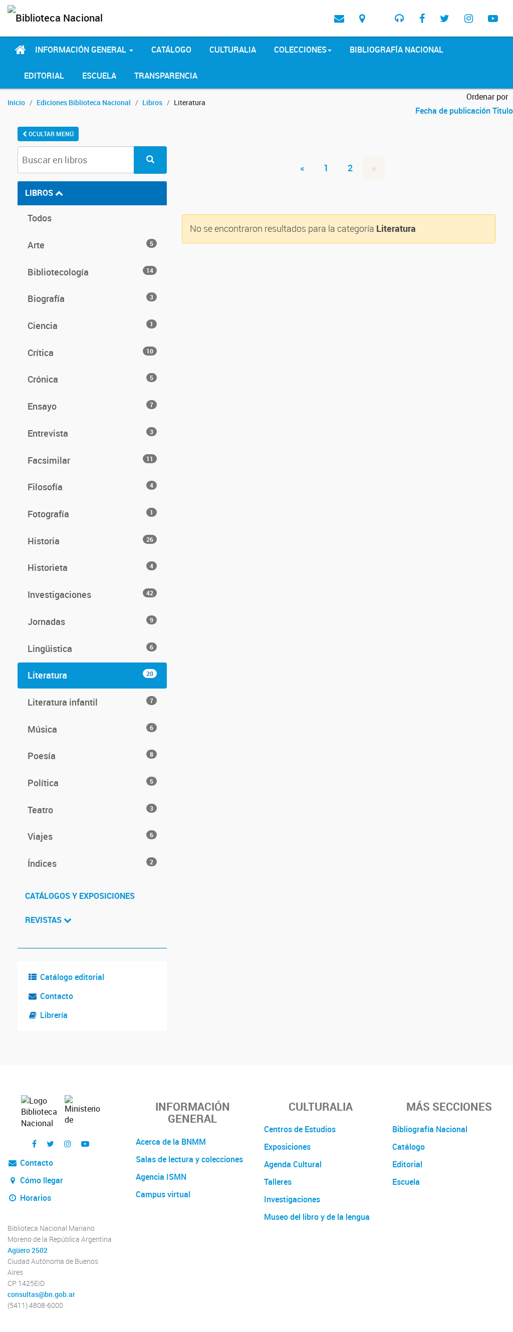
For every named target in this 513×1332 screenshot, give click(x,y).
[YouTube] (492, 18)
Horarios (34, 1197)
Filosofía (90, 487)
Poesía (90, 756)
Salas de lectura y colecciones (189, 1159)
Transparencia (165, 75)
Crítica (90, 353)
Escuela (99, 75)
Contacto (56, 996)
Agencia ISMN (161, 1176)
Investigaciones (90, 594)
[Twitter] (444, 18)
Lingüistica (90, 648)
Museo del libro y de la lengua (317, 1216)
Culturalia (232, 49)
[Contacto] (339, 18)
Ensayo (90, 406)
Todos (40, 218)
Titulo (502, 110)
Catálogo (171, 49)
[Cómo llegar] (362, 18)
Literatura (90, 675)
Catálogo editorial (72, 976)
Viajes (90, 836)
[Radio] (399, 18)
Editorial (44, 75)
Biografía (90, 298)
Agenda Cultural (293, 1164)
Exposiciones (287, 1146)
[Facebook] (422, 18)
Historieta (90, 567)
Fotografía (90, 514)
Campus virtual (163, 1194)
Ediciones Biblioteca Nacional (84, 102)
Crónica (90, 379)
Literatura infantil (90, 702)
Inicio (16, 102)
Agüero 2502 (28, 1250)
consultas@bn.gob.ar (41, 1294)
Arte (90, 245)
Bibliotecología (90, 272)
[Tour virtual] (379, 10)
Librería (54, 1015)
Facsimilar (90, 460)
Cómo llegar (40, 1180)
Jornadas (90, 621)
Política (90, 783)
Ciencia (90, 325)
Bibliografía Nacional (396, 49)
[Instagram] (468, 18)
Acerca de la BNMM (171, 1141)
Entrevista (90, 433)
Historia (90, 541)
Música (90, 729)
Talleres (278, 1181)
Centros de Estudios (300, 1129)
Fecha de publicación (453, 110)
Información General (81, 49)
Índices (90, 863)
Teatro (90, 810)
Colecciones (300, 49)
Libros (152, 102)
